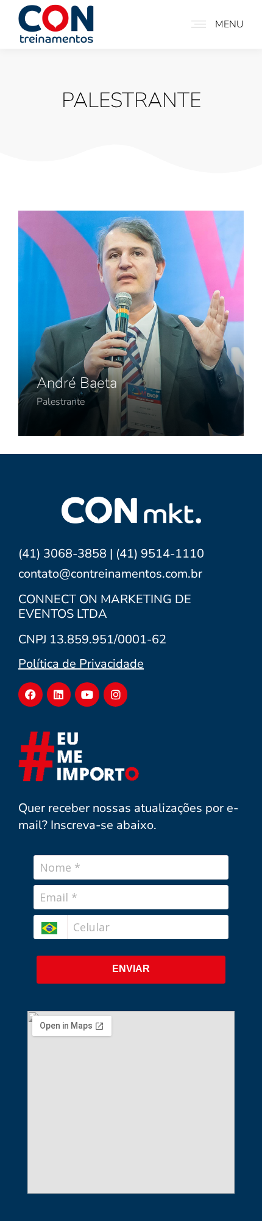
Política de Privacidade (81, 664)
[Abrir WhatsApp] (231, 1190)
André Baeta (77, 383)
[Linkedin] (59, 694)
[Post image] (131, 323)
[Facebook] (30, 694)
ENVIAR (131, 969)
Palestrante (61, 402)
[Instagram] (116, 694)
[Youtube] (87, 694)
